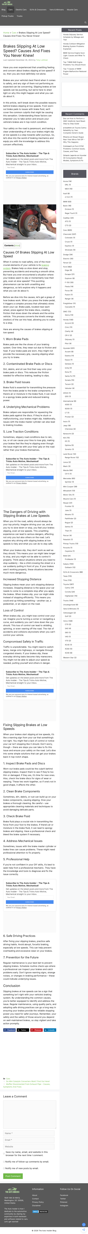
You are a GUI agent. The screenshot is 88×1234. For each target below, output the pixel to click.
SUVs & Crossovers (38, 10)
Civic (67, 327)
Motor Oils (67, 495)
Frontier (68, 506)
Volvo (65, 621)
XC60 (67, 649)
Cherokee (69, 429)
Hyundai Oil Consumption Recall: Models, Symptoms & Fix (74, 158)
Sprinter (68, 482)
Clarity (67, 331)
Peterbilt (66, 539)
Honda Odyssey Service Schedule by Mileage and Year (73, 37)
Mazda (66, 470)
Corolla (68, 592)
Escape (68, 274)
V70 (66, 641)
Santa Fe (68, 376)
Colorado (69, 238)
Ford (65, 267)
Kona (67, 372)
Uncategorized (69, 605)
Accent (68, 352)
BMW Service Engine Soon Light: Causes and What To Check (74, 55)
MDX (67, 189)
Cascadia (68, 307)
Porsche (66, 548)
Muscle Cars (72, 10)
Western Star (68, 657)
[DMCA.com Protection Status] (40, 1213)
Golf (66, 616)
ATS (66, 221)
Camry (67, 588)
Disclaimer (36, 1205)
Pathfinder (69, 518)
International (68, 401)
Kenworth (67, 434)
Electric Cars (21, 10)
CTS (66, 225)
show (17, 245)
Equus (67, 360)
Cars (11, 10)
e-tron (67, 197)
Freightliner (67, 303)
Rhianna (66, 137)
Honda (66, 320)
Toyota (66, 584)
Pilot (67, 343)
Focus (67, 290)
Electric (66, 259)
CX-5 (67, 474)
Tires (65, 580)
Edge (67, 270)
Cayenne (68, 551)
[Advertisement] (75, 94)
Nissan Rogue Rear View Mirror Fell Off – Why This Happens (74, 139)
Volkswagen (68, 613)
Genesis (68, 364)
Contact (35, 1199)
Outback (68, 567)
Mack (65, 466)
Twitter (63, 1199)
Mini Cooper (68, 487)
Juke (67, 510)
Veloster (68, 388)
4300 (67, 404)
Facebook (64, 1195)
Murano (68, 514)
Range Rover (70, 457)
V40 (66, 636)
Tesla (65, 576)
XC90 (67, 653)
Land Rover (67, 454)
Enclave (68, 209)
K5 (66, 441)
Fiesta (67, 286)
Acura (65, 181)
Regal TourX (70, 213)
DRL (66, 185)
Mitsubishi (67, 491)
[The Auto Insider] (7, 3)
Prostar (68, 417)
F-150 (67, 282)
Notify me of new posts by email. (22, 1168)
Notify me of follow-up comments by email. (27, 1161)
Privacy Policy (38, 1202)
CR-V (67, 335)
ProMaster (69, 559)
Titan (67, 531)
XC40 (67, 645)
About (34, 1195)
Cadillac (66, 218)
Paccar (66, 535)
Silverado (69, 250)
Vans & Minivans (57, 10)
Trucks (19, 16)
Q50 (66, 396)
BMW (65, 202)
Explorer (68, 278)
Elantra (68, 356)
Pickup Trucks (8, 16)
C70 (66, 624)
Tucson (68, 384)
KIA (64, 438)
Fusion (67, 295)
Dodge (66, 254)
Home (6, 32)
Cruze (67, 242)
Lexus (65, 462)
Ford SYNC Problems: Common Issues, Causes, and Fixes (74, 148)
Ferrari (65, 263)
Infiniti (65, 393)
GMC (65, 311)
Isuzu (65, 421)
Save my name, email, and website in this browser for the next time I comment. (27, 1154)
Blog (3, 10)
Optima (68, 445)
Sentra (67, 527)
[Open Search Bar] (85, 22)
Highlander (69, 596)
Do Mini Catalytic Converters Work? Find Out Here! (28, 1081)
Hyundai (66, 348)
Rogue (67, 522)
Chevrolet (67, 234)
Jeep (65, 425)
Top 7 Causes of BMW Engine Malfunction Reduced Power (74, 71)
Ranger (68, 299)
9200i (67, 409)
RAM (65, 556)
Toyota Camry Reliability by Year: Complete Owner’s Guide (74, 130)
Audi (65, 193)
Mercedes (67, 478)
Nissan (66, 503)
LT (66, 413)
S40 (66, 628)
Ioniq (67, 368)
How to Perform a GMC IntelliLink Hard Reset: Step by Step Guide (74, 121)
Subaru (66, 564)
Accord (68, 323)
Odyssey (68, 339)
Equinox (68, 246)
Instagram (64, 1205)
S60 (66, 632)
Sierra (67, 315)
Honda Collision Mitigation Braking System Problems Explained (74, 46)
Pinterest (63, 1202)
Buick (65, 206)
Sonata (68, 380)
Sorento (68, 449)
